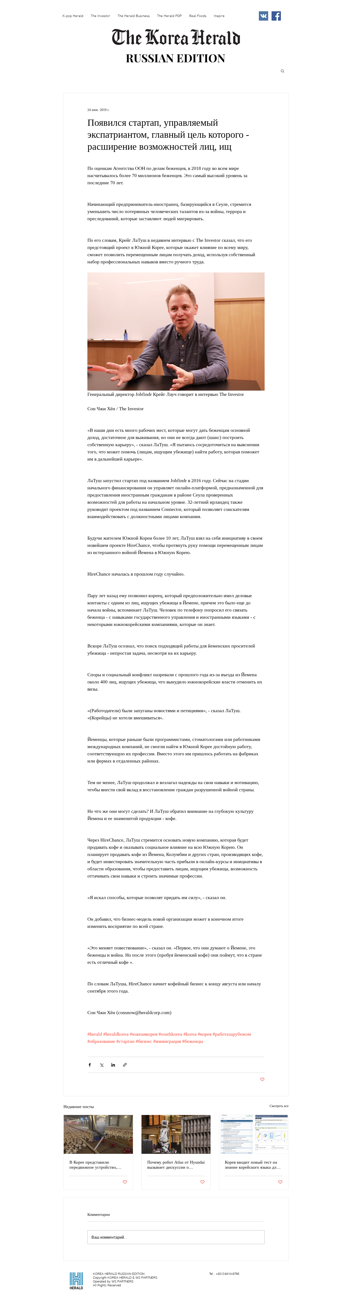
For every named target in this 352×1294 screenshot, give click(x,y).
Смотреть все (279, 1106)
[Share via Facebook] (89, 1065)
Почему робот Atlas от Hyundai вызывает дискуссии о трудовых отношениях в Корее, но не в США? (176, 1165)
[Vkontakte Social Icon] (263, 16)
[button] (282, 71)
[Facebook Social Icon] (276, 16)
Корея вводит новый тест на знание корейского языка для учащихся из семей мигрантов (252, 1165)
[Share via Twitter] (101, 1065)
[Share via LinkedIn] (113, 1065)
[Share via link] (125, 1065)
